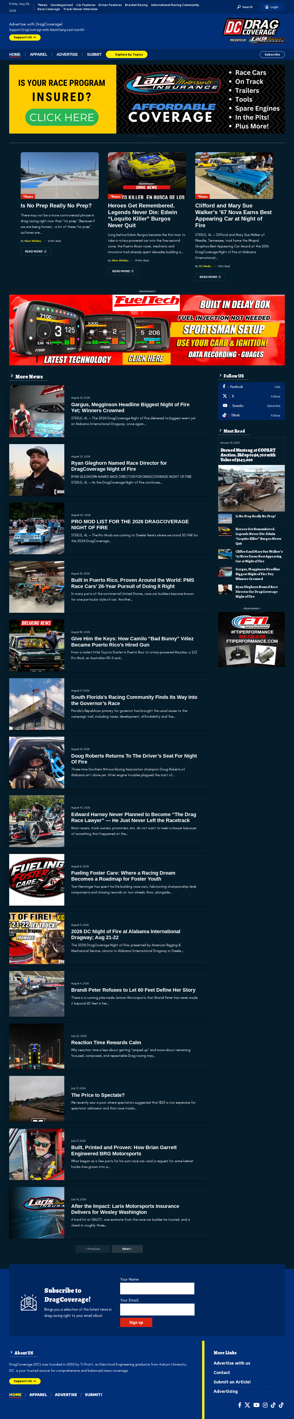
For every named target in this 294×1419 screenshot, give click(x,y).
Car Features (85, 4)
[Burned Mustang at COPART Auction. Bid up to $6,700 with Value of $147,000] (251, 488)
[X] (251, 396)
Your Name (129, 1279)
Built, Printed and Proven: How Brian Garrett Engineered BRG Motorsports (124, 1150)
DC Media (205, 266)
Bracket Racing (136, 4)
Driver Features (110, 4)
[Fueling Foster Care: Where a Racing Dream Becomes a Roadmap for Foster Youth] (36, 880)
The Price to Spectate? (98, 1095)
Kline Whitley (33, 240)
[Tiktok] (251, 415)
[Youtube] (251, 406)
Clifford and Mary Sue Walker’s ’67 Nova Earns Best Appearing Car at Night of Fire (233, 215)
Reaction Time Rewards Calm (106, 1042)
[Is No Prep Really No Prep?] (60, 175)
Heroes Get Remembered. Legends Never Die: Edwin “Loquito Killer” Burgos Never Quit (142, 215)
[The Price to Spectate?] (36, 1099)
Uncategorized (62, 4)
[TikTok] (273, 1405)
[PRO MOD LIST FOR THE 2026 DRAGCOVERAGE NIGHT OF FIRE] (36, 528)
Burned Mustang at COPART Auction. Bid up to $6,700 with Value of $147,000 (248, 455)
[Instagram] (265, 1405)
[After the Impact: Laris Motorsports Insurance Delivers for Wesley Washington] (36, 1213)
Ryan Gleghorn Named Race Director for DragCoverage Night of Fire (119, 466)
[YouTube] (256, 1405)
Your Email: (129, 1300)
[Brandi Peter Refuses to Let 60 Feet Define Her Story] (36, 994)
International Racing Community (175, 4)
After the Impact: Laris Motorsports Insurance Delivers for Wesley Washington (125, 1209)
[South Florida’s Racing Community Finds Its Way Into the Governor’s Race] (36, 704)
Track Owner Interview (80, 9)
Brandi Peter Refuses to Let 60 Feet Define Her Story (133, 990)
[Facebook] (251, 387)
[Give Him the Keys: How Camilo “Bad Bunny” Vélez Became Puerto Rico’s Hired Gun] (36, 645)
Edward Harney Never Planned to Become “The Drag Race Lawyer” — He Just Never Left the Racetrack (133, 817)
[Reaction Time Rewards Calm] (36, 1046)
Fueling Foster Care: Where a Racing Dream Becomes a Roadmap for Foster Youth (123, 876)
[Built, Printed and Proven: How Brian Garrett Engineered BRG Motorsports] (36, 1154)
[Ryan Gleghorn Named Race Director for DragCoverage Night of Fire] (36, 470)
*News (42, 4)
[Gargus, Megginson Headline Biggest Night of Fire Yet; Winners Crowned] (36, 411)
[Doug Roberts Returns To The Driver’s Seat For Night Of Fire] (36, 762)
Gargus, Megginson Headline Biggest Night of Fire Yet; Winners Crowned (257, 574)
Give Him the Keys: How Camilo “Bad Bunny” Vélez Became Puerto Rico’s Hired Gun (132, 641)
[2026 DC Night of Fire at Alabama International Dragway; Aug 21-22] (36, 938)
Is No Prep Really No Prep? (56, 205)
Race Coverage (48, 9)
